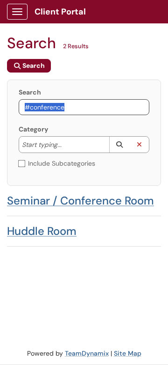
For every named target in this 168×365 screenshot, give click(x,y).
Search (30, 92)
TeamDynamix (87, 353)
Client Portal (60, 11)
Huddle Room (42, 231)
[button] (119, 145)
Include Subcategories (61, 163)
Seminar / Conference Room (80, 200)
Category (33, 129)
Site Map (127, 353)
